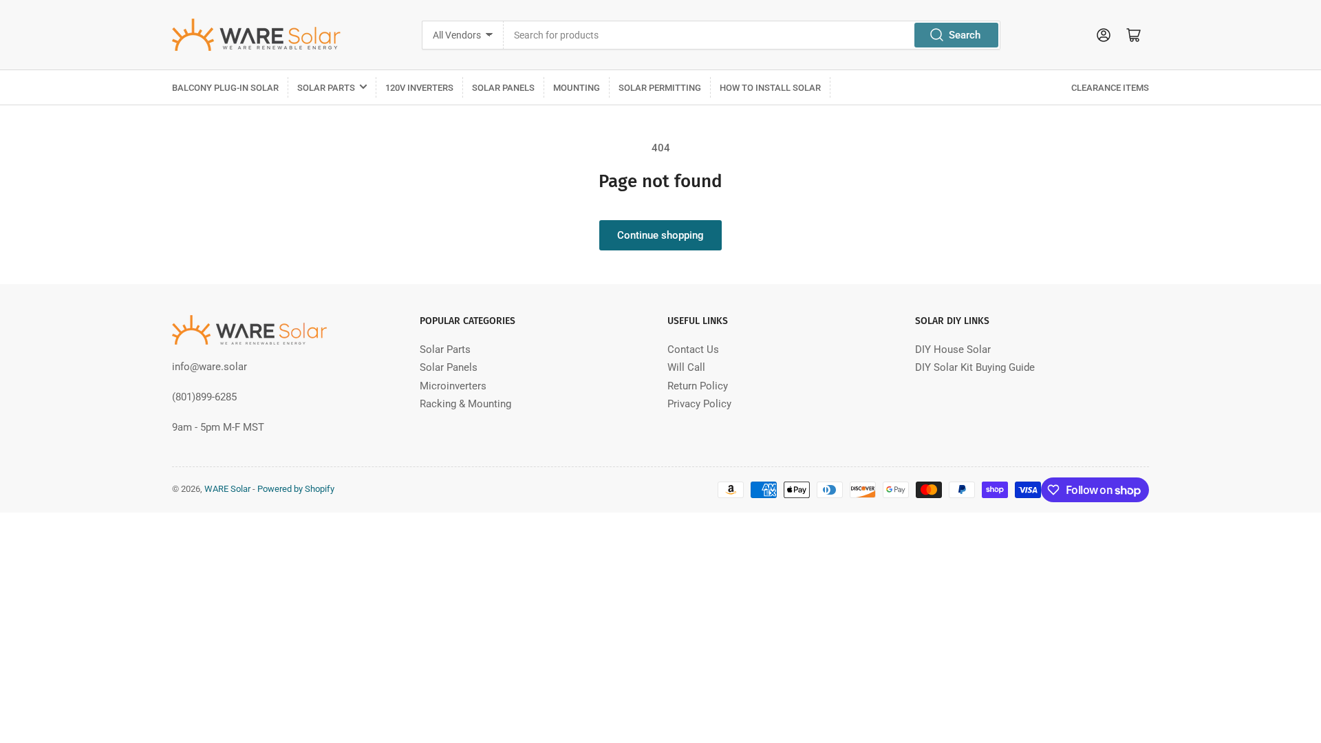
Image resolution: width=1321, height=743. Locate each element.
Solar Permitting (660, 88)
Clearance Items (1110, 88)
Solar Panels (503, 88)
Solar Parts (326, 88)
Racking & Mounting (465, 404)
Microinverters (453, 386)
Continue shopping (660, 235)
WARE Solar (227, 489)
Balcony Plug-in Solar (225, 88)
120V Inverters (419, 88)
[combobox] (752, 35)
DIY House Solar (953, 349)
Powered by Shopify (295, 489)
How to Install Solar (770, 88)
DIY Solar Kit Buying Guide (975, 367)
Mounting (576, 88)
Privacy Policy (699, 404)
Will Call (686, 367)
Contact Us (693, 349)
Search (964, 35)
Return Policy (697, 386)
